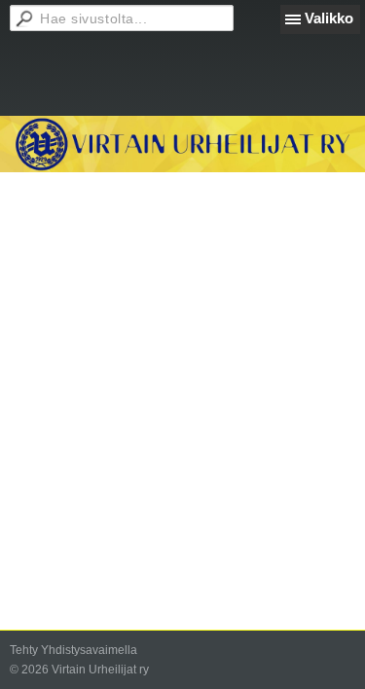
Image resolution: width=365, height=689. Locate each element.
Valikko (329, 18)
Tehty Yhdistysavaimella (73, 650)
